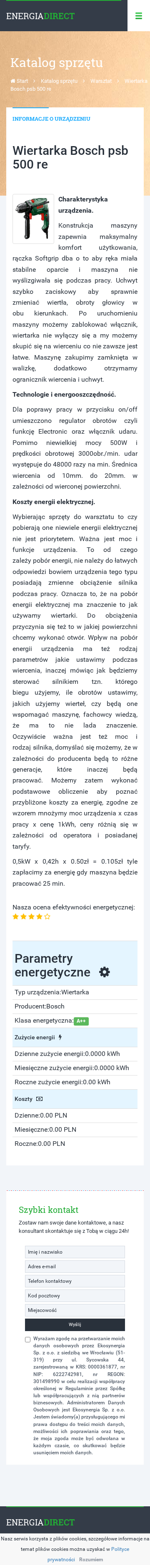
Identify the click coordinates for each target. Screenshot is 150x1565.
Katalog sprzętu (59, 81)
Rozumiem (91, 1560)
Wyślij (75, 1324)
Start (21, 81)
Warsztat (101, 81)
